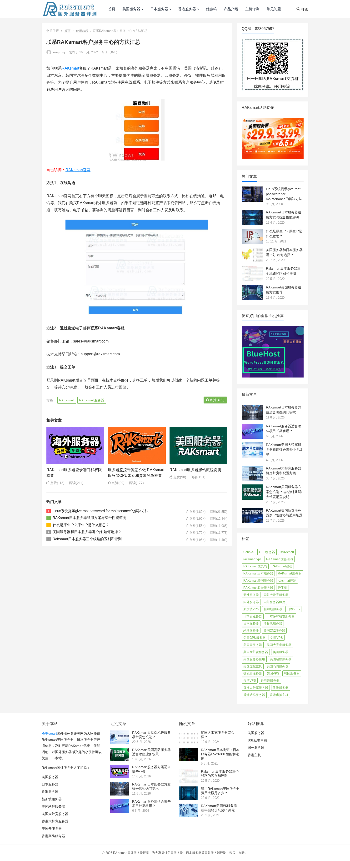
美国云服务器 (252, 645)
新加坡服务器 (273, 609)
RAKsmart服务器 (91, 400)
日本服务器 (159, 9)
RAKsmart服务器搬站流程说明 (195, 470)
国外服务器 (251, 602)
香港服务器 (187, 9)
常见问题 (274, 9)
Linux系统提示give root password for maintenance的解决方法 (101, 511)
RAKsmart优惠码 (255, 566)
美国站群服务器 (280, 659)
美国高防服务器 (277, 666)
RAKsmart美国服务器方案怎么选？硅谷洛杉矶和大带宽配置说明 (284, 492)
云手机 (282, 587)
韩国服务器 (292, 673)
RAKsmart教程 (282, 566)
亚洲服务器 (251, 595)
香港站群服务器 (254, 695)
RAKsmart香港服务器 (258, 587)
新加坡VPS (251, 609)
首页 (111, 9)
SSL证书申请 (257, 740)
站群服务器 (251, 630)
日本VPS (293, 609)
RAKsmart (70, 68)
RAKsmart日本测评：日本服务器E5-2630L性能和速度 (220, 754)
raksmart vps (252, 559)
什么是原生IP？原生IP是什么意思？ (81, 525)
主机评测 (252, 9)
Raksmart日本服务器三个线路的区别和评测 (87, 539)
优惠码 (211, 9)
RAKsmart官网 (77, 170)
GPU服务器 (267, 552)
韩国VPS (273, 673)
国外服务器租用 (274, 602)
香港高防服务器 (53, 836)
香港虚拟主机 (279, 695)
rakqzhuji (58, 52)
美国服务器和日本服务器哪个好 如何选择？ (87, 532)
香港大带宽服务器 (255, 688)
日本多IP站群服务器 (281, 616)
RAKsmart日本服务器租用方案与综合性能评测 (89, 518)
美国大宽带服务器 (279, 645)
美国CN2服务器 (274, 630)
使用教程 (82, 31)
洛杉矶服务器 (273, 623)
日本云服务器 (252, 616)
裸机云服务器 (252, 673)
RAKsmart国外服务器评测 (131, 853)
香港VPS (249, 680)
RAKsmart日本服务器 (258, 573)
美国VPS (276, 637)
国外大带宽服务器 (276, 595)
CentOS (248, 552)
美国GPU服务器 (254, 637)
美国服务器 (131, 9)
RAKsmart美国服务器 (258, 580)
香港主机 (254, 755)
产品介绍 (231, 9)
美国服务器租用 (254, 659)
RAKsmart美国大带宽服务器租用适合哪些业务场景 (284, 450)
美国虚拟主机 (252, 666)
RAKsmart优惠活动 (279, 559)
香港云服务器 (270, 680)
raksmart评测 (287, 580)
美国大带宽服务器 (255, 652)
